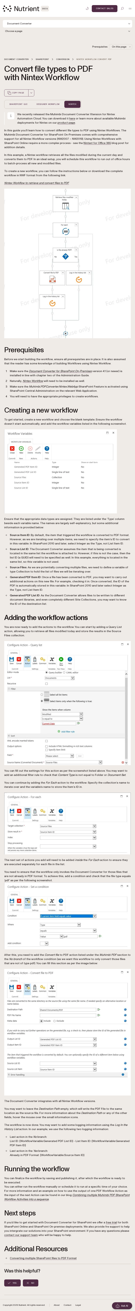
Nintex (72, 104)
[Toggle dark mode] (87, 8)
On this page (119, 46)
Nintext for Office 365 (97, 143)
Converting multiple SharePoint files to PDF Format (43, 1258)
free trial (111, 1222)
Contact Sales (104, 8)
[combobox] (31, 92)
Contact (67, 1305)
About (56, 1305)
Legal (78, 1305)
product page (66, 123)
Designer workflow (48, 104)
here (72, 118)
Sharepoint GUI (18, 104)
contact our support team (21, 1235)
